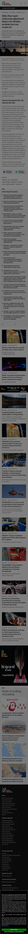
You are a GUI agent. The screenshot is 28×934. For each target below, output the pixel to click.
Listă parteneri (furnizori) (5, 926)
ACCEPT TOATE (14, 929)
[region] (14, 912)
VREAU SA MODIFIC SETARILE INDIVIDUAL (14, 931)
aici (8, 908)
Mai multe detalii (9, 900)
